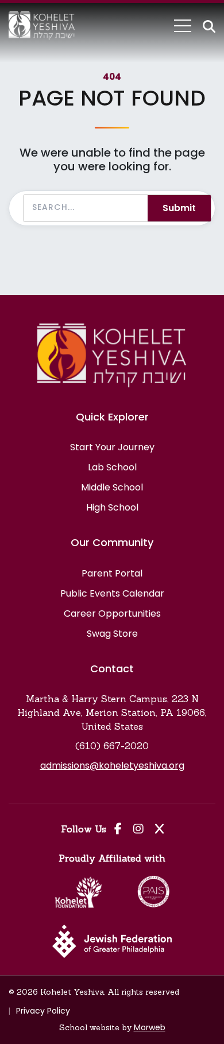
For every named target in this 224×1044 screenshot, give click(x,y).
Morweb (149, 1027)
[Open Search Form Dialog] (209, 26)
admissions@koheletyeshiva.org (112, 765)
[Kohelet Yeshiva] (42, 25)
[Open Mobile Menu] (182, 25)
